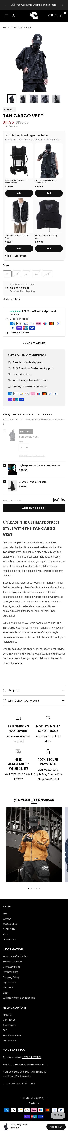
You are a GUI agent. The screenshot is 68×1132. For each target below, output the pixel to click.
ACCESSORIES (10, 924)
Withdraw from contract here (19, 997)
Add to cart (56, 1127)
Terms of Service (12, 961)
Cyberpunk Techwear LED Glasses (40, 465)
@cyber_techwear (33, 799)
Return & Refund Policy (15, 956)
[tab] (28, 888)
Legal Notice (9, 982)
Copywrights (10, 1025)
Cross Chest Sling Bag (33, 481)
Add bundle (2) (34, 508)
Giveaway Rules (11, 966)
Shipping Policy (11, 977)
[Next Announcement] (63, 5)
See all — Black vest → (16, 255)
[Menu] (6, 15)
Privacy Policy (10, 972)
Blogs (6, 992)
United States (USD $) (32, 1098)
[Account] (13, 15)
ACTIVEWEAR (9, 939)
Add (19, 193)
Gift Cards (8, 987)
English (32, 1103)
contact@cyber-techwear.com (30, 1064)
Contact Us (9, 1019)
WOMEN (7, 918)
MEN (5, 913)
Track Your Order (12, 1035)
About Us (8, 1014)
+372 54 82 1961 (31, 1057)
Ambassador (10, 1040)
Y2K (5, 934)
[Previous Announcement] (5, 5)
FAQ (5, 1030)
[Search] (56, 15)
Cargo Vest (16, 663)
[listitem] (34, 5)
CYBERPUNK (9, 929)
